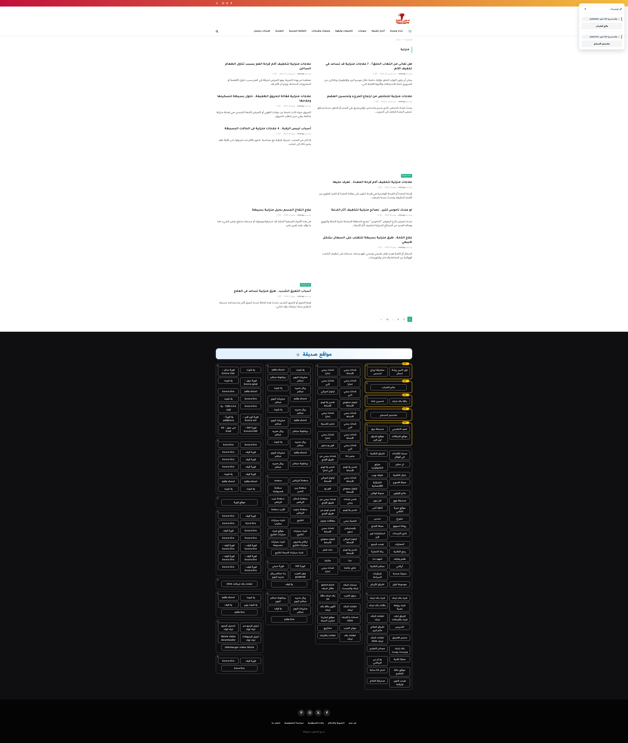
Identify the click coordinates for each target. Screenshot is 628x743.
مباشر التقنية (377, 566)
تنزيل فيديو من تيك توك (251, 627)
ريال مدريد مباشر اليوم (300, 599)
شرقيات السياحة (377, 575)
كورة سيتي (278, 566)
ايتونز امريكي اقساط (328, 479)
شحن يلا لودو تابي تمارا (328, 468)
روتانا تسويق (399, 526)
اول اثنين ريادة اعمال (400, 371)
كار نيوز (377, 500)
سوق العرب (350, 595)
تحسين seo (377, 401)
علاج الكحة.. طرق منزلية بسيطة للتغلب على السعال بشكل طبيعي (367, 240)
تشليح (300, 520)
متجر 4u (350, 456)
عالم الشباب (388, 387)
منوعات (362, 31)
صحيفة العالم (377, 680)
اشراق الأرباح (377, 584)
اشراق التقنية (377, 453)
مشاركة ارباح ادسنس (377, 371)
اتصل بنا (276, 723)
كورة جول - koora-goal (250, 382)
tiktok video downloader (228, 638)
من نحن (352, 723)
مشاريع (328, 627)
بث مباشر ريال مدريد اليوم (278, 575)
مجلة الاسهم (399, 482)
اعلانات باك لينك (350, 637)
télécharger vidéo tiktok (239, 647)
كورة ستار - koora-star (228, 371)
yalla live (289, 619)
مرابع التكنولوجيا (377, 466)
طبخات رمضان (262, 31)
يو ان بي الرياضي (377, 661)
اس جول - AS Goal (228, 429)
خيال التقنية (399, 475)
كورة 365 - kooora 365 (250, 429)
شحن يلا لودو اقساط (328, 404)
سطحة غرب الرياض (277, 500)
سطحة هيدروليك (278, 489)
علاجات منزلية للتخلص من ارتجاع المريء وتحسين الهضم (369, 96)
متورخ (399, 518)
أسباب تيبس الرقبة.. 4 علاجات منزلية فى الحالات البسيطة (268, 128)
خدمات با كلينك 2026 (350, 619)
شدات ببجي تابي (327, 382)
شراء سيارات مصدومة (278, 543)
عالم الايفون (399, 493)
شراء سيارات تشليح (300, 532)
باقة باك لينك (399, 401)
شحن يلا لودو (350, 510)
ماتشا (328, 560)
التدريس (399, 626)
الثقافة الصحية (297, 31)
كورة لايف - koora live (250, 547)
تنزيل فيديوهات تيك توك (250, 638)
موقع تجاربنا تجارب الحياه (328, 619)
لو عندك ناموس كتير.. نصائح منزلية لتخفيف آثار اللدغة (371, 210)
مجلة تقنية (400, 659)
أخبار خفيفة (378, 31)
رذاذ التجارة (377, 551)
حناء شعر (328, 549)
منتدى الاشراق (399, 637)
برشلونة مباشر (278, 377)
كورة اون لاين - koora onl (251, 418)
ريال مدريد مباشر (300, 389)
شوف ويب (377, 475)
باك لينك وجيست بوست (400, 650)
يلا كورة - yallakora (228, 418)
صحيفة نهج (399, 500)
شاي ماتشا (350, 567)
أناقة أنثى (377, 507)
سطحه (278, 480)
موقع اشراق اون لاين (377, 438)
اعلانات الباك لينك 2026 (377, 639)
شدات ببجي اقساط (350, 371)
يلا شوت (300, 369)
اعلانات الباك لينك (377, 618)
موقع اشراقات (399, 436)
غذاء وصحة (396, 31)
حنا (350, 560)
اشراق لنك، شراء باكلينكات (400, 618)
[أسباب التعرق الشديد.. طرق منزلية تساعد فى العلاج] (263, 260)
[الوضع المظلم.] (217, 3)
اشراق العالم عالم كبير (377, 628)
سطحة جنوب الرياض (300, 511)
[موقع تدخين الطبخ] (402, 18)
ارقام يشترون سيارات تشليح (300, 543)
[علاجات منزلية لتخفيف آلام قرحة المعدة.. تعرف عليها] (364, 150)
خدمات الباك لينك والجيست (350, 586)
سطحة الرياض (300, 480)
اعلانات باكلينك (328, 635)
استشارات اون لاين (377, 535)
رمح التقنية (399, 551)
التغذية (279, 31)
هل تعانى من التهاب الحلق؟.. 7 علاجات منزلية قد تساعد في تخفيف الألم (369, 66)
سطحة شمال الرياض (300, 500)
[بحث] (217, 31)
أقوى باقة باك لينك (327, 608)
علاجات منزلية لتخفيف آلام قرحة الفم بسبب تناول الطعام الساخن (268, 66)
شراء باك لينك (399, 597)
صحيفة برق (377, 428)
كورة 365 (300, 566)
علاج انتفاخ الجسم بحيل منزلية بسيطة (281, 210)
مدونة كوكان (377, 493)
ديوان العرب (350, 627)
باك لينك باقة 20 (327, 597)
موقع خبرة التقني (400, 509)
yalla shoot (278, 369)
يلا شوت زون (250, 604)
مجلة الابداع (377, 526)
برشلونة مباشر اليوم (278, 599)
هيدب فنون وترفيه (399, 682)
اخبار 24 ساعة (377, 669)
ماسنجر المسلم (388, 415)
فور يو (327, 488)
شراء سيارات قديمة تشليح (289, 552)
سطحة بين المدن (300, 489)
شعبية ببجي (350, 520)
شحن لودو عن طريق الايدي (327, 512)
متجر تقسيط (328, 423)
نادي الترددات (399, 533)
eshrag (402, 74)
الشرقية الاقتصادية (377, 484)
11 (387, 319)
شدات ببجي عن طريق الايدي (327, 458)
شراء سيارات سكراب (278, 522)
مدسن (377, 518)
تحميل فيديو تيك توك (228, 627)
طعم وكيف (400, 558)
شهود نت (377, 558)
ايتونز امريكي (328, 391)
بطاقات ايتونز (327, 520)
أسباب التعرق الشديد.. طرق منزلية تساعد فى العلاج (272, 291)
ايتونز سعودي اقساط (350, 404)
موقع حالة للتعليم (399, 671)
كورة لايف (250, 452)
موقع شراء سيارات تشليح (278, 532)
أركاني (399, 566)
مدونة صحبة (400, 573)
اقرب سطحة (278, 509)
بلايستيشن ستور (350, 530)
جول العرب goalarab (300, 575)
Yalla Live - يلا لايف (228, 408)
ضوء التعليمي (399, 428)
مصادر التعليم (377, 648)
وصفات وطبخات (321, 31)
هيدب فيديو (377, 544)
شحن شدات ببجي (350, 501)
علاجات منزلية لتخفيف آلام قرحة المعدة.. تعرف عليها (372, 182)
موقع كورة (239, 502)
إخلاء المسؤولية (316, 723)
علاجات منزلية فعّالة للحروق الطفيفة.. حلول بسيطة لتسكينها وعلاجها (264, 99)
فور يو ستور (327, 445)
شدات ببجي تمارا (327, 371)
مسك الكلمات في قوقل (399, 455)
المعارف (399, 544)
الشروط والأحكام (336, 723)
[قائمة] (410, 31)
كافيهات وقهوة (344, 31)
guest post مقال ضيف (327, 586)
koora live (228, 391)
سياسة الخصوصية (294, 723)
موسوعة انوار (399, 584)
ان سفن (399, 464)
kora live (228, 444)
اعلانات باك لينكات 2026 (240, 583)
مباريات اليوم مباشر (300, 379)
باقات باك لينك (377, 605)
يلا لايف (289, 584)
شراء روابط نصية (400, 607)
